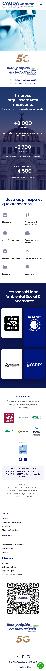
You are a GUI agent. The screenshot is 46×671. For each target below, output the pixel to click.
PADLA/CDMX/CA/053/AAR (19, 487)
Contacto (6, 563)
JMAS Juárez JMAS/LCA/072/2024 (22, 493)
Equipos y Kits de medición (13, 522)
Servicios (5, 518)
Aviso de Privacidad (23, 667)
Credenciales (7, 548)
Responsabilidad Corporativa (14, 544)
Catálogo (6, 526)
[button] (41, 4)
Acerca (5, 541)
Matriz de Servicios (10, 530)
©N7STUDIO (32, 662)
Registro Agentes (9, 571)
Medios (5, 552)
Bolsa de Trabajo (9, 567)
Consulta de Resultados (12, 574)
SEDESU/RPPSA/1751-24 (21, 496)
